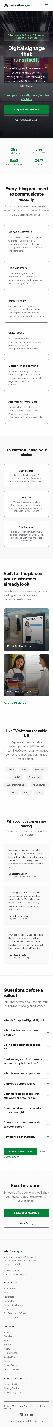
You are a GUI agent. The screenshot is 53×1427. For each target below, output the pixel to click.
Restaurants (9, 1288)
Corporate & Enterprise (15, 1305)
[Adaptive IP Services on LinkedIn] (21, 1414)
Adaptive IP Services (28, 1421)
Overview (8, 1336)
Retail (6, 1292)
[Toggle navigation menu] (46, 5)
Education (9, 1309)
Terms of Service (12, 1369)
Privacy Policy (10, 1365)
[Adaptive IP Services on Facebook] (26, 1414)
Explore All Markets (15, 703)
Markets (7, 1344)
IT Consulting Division (14, 1392)
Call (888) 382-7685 (26, 119)
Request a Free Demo (26, 109)
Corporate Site (11, 1384)
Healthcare (9, 1296)
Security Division (11, 1388)
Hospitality (9, 1300)
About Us (8, 1332)
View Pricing (27, 1223)
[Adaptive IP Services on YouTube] (31, 1414)
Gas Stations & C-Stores (16, 1313)
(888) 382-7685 (11, 1157)
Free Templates (11, 1352)
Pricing (7, 1348)
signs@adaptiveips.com (15, 1274)
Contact (8, 1361)
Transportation (11, 1317)
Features (8, 1340)
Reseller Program (12, 1357)
